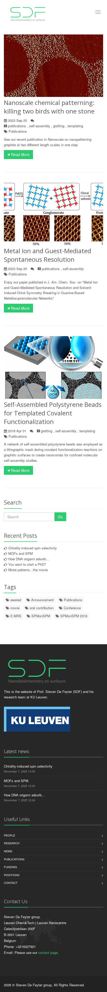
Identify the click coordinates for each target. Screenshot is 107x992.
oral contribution (41, 607)
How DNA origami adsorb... (28, 558)
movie (14, 607)
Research (11, 843)
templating (75, 125)
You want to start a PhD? (27, 564)
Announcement (42, 599)
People (9, 835)
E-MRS (15, 615)
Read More (20, 154)
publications (17, 125)
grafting (58, 125)
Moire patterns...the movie (28, 569)
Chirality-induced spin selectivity (32, 547)
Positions (11, 875)
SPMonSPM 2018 (73, 615)
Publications (18, 131)
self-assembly (39, 125)
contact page (48, 952)
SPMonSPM (40, 615)
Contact (11, 883)
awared (15, 599)
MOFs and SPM (20, 553)
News (8, 851)
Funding (10, 867)
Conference (72, 607)
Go (60, 516)
